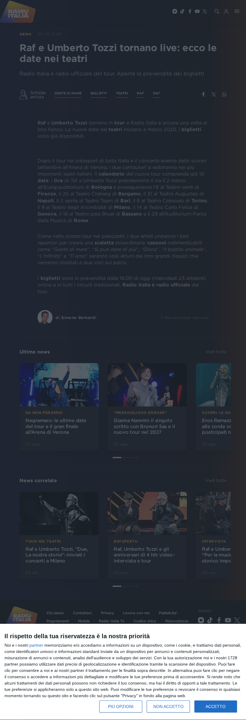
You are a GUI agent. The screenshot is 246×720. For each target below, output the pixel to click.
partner (36, 645)
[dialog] (123, 672)
